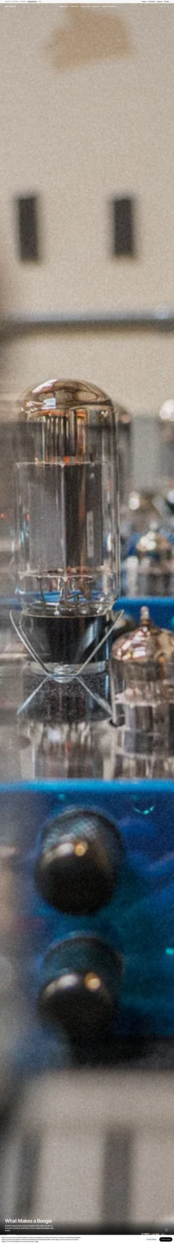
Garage (144, 1)
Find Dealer (151, 1)
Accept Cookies (166, 1239)
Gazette (166, 1)
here (36, 1241)
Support (159, 1)
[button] (168, 6)
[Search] (161, 6)
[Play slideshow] (166, 1230)
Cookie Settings (151, 1239)
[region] (87, 1239)
